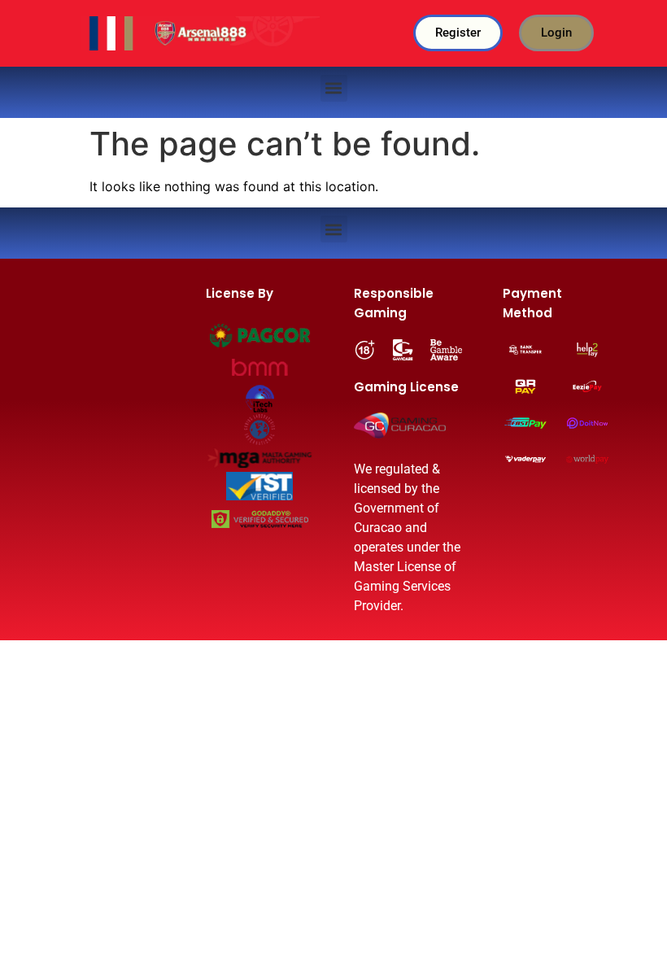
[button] (333, 88)
